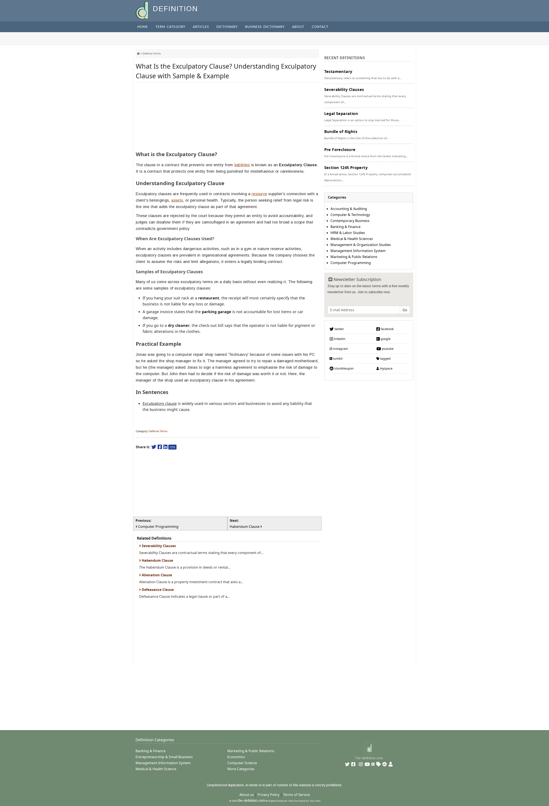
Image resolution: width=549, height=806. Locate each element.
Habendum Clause (157, 560)
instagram (340, 349)
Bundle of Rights (356, 134)
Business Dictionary (265, 27)
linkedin (339, 339)
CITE (172, 447)
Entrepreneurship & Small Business (164, 757)
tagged (385, 358)
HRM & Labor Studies (347, 232)
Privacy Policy (268, 794)
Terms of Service (296, 794)
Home (142, 27)
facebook (387, 329)
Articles (201, 27)
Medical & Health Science (156, 769)
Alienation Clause (156, 575)
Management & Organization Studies (360, 244)
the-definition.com (251, 800)
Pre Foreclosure (366, 152)
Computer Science (242, 763)
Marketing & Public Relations (353, 256)
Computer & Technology (350, 214)
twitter (339, 329)
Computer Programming (350, 262)
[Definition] (142, 10)
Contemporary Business (350, 220)
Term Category (170, 27)
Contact (320, 27)
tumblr (337, 358)
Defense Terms (152, 53)
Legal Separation (362, 116)
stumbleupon (343, 368)
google (385, 339)
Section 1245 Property (367, 173)
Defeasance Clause (157, 589)
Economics (236, 757)
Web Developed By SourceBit (304, 801)
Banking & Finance (345, 226)
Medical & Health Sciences (351, 238)
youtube (387, 349)
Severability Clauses (158, 545)
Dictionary (227, 27)
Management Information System (358, 250)
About (298, 27)
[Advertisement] (227, 116)
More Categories (241, 769)
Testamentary (363, 74)
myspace (385, 368)
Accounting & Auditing (348, 208)
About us (246, 794)
